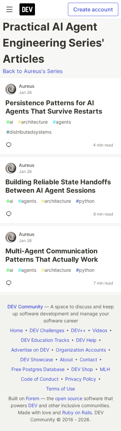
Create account (93, 9)
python (85, 201)
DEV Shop (82, 369)
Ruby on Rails (77, 412)
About (66, 359)
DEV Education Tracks (45, 340)
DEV (32, 405)
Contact (88, 359)
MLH (105, 369)
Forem (32, 398)
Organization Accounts (81, 350)
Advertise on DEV (30, 350)
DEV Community (25, 306)
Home (16, 330)
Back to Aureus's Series (33, 71)
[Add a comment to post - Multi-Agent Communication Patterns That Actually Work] (10, 283)
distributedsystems (28, 132)
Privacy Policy (80, 379)
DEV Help (86, 340)
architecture (33, 122)
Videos (99, 330)
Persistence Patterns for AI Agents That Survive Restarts (53, 107)
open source (68, 398)
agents (62, 122)
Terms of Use (60, 388)
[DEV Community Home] (27, 9)
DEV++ (78, 330)
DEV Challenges (47, 330)
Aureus (27, 86)
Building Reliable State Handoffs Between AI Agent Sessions (58, 186)
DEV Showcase (36, 359)
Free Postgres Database (38, 369)
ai (9, 122)
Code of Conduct (39, 379)
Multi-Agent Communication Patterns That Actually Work (51, 255)
